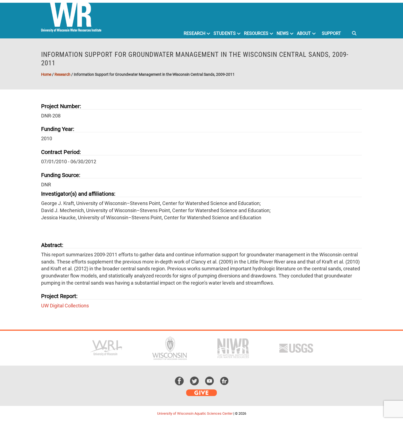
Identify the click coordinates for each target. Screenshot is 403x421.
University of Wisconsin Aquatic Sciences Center (194, 413)
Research (194, 33)
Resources (256, 33)
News (283, 33)
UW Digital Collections (65, 305)
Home (46, 74)
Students (225, 33)
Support (331, 33)
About (304, 33)
